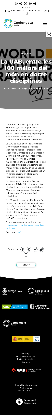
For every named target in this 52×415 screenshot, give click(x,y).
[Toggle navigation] (45, 23)
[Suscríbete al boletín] (49, 34)
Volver (26, 265)
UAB (19, 232)
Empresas (26, 53)
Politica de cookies (26, 359)
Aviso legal (26, 353)
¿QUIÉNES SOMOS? (17, 11)
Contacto (26, 362)
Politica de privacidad (26, 356)
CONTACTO (34, 11)
